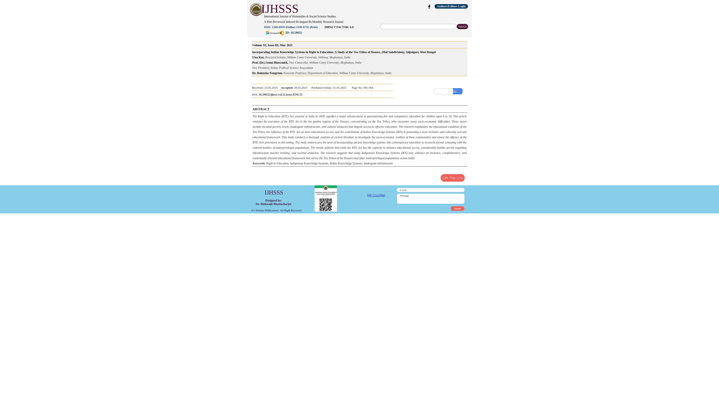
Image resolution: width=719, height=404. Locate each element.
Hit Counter (376, 195)
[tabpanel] (338, 24)
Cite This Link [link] (452, 178)
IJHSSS (280, 8)
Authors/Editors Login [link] (451, 6)
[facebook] (429, 6)
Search (462, 26)
